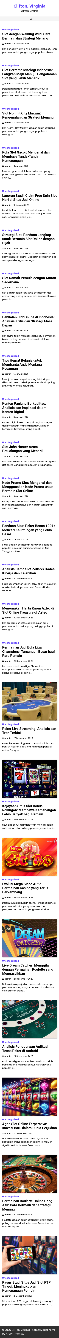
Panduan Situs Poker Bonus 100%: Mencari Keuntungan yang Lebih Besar (28, 530)
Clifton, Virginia (30, 6)
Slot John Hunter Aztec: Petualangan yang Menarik (23, 449)
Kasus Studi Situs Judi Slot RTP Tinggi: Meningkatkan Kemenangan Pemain (26, 1286)
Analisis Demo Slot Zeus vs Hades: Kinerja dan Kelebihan (29, 571)
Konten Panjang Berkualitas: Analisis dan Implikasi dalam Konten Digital (24, 408)
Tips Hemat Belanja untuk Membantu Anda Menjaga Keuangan (22, 364)
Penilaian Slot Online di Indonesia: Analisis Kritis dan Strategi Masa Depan (28, 321)
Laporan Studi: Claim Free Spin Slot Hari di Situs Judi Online (29, 198)
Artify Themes (14, 1333)
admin (7, 43)
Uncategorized (10, 29)
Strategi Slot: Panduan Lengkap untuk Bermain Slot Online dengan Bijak (28, 239)
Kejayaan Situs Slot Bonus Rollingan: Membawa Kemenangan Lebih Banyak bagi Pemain (29, 810)
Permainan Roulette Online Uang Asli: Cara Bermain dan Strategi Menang (27, 1205)
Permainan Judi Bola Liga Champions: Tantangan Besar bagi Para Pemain (28, 651)
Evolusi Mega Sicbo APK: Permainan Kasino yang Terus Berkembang (25, 888)
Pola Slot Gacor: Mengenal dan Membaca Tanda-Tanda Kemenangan (26, 156)
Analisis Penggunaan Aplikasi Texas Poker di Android (25, 1049)
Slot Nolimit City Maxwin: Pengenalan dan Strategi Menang (28, 115)
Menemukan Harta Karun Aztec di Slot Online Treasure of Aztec (28, 610)
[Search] (30, 18)
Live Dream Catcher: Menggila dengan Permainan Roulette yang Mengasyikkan (27, 969)
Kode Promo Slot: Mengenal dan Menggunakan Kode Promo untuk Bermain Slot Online (27, 487)
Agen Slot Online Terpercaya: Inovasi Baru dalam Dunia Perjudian (29, 1126)
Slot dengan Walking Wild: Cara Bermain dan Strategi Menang (26, 36)
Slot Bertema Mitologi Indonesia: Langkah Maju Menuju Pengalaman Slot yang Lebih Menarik (29, 74)
